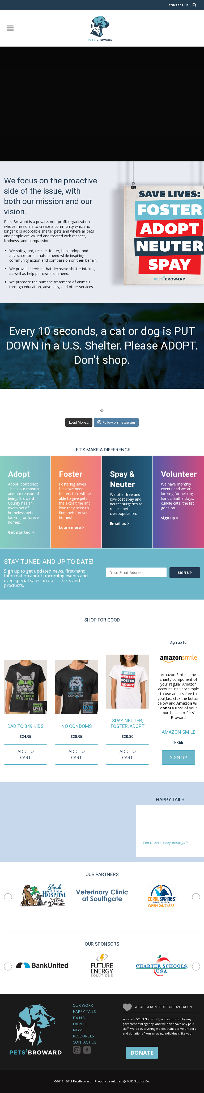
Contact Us (84, 1042)
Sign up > (169, 517)
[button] (8, 897)
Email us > (119, 523)
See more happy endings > (165, 842)
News (78, 1030)
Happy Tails (84, 1011)
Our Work (83, 1005)
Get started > (21, 532)
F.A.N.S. (79, 1017)
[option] (42, 896)
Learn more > (71, 527)
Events (80, 1024)
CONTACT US (179, 5)
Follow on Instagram (119, 422)
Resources (83, 1036)
